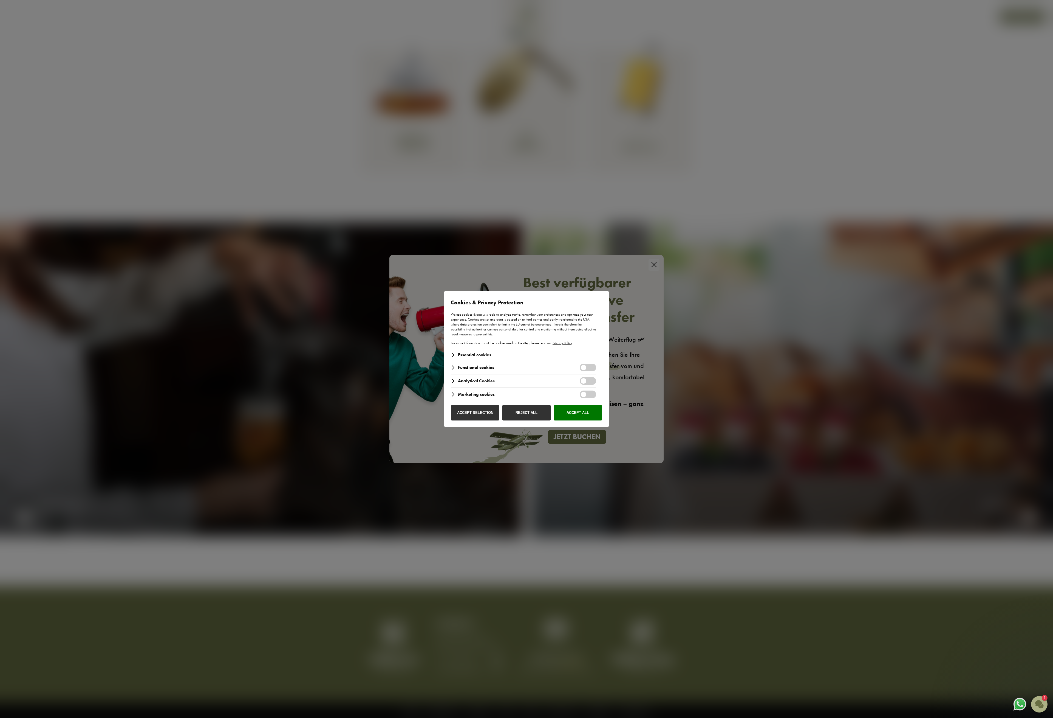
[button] (1006, 666)
